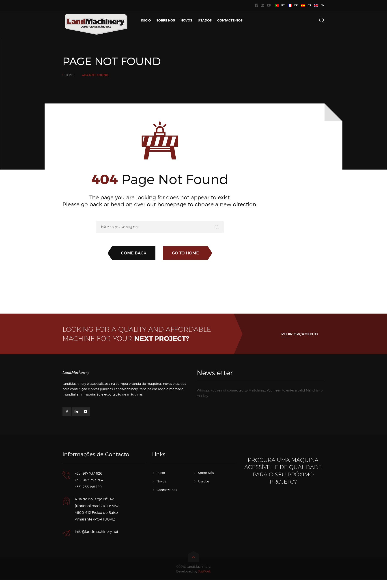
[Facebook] (257, 5)
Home (70, 75)
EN (322, 5)
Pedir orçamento (299, 334)
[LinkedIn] (263, 5)
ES (309, 5)
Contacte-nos (167, 490)
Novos (161, 481)
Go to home (185, 253)
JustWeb (204, 571)
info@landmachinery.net (96, 531)
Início (161, 473)
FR (296, 5)
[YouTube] (269, 5)
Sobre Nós (206, 473)
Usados (203, 481)
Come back (133, 253)
